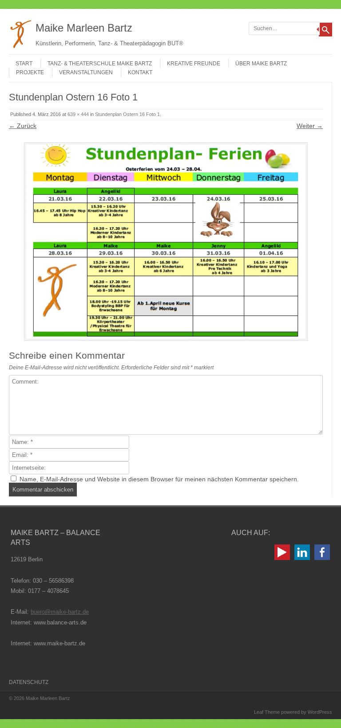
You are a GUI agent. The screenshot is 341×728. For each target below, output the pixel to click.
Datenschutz (28, 682)
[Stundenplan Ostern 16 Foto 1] (166, 241)
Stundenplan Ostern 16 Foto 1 (127, 114)
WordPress (320, 712)
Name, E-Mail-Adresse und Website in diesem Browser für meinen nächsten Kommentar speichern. (159, 479)
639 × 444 (78, 114)
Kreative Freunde (193, 63)
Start (24, 63)
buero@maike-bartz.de (60, 611)
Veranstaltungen (86, 72)
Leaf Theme (267, 712)
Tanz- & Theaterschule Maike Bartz (100, 63)
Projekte (30, 72)
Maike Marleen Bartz (84, 28)
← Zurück (22, 125)
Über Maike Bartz (261, 63)
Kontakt (140, 72)
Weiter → (310, 125)
